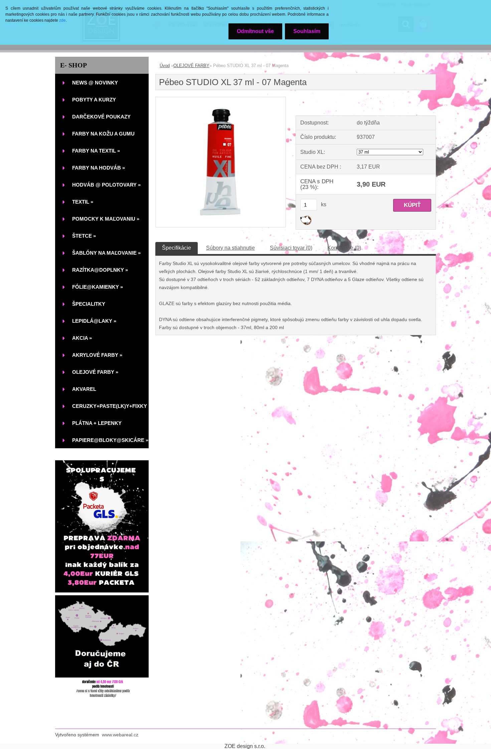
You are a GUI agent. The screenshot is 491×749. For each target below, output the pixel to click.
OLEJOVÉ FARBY (191, 65)
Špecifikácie (176, 248)
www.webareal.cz (120, 734)
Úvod (165, 65)
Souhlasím (306, 31)
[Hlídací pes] (305, 218)
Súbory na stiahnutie (230, 248)
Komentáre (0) (344, 248)
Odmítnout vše (255, 31)
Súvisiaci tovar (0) (291, 248)
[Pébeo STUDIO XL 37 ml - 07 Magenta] (221, 99)
